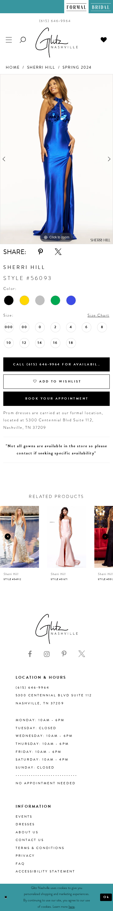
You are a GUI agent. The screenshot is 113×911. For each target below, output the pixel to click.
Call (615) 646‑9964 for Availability (59, 364)
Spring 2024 (77, 67)
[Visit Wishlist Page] (104, 39)
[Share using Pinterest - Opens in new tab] (40, 252)
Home (13, 67)
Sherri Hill (41, 67)
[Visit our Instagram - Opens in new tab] (47, 654)
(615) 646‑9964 (32, 687)
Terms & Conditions (40, 847)
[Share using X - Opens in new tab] (58, 252)
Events (24, 816)
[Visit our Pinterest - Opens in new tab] (64, 654)
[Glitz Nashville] (56, 43)
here (72, 906)
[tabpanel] (56, 159)
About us (27, 832)
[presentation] (19, 537)
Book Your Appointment (56, 398)
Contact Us (30, 839)
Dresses (25, 824)
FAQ (20, 863)
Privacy (25, 855)
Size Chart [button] (98, 315)
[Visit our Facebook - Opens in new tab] (30, 654)
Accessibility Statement (45, 871)
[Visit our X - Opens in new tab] (81, 654)
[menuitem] (76, 6)
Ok (106, 896)
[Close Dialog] (5, 897)
